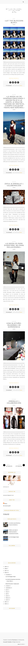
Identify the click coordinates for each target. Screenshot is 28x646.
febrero (7, 597)
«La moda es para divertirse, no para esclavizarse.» (14, 245)
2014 (6, 603)
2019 (6, 566)
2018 (6, 568)
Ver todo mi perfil (6, 505)
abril (7, 593)
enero (7, 599)
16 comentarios (9, 455)
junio (7, 589)
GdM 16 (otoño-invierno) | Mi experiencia (14, 325)
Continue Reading (13, 78)
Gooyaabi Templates (7, 642)
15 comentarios (9, 232)
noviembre (8, 574)
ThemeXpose (14, 639)
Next (22, 128)
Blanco (14, 94)
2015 (6, 601)
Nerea (21, 85)
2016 (6, 572)
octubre (7, 585)
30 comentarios (9, 172)
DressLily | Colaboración (14, 402)
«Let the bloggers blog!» (14, 22)
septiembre (8, 587)
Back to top (21, 644)
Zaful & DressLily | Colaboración (14, 184)
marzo (7, 595)
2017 (6, 570)
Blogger (14, 321)
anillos (14, 181)
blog (14, 18)
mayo (7, 591)
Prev (5, 128)
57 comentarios (9, 85)
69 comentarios (9, 312)
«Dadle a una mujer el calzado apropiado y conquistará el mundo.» (13, 531)
